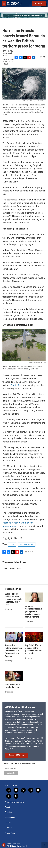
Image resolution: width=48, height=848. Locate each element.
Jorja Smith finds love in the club (12, 685)
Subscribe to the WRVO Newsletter (20, 763)
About (7, 807)
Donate (40, 4)
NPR (12, 544)
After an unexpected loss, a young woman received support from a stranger (33, 611)
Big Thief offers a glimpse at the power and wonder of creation (33, 649)
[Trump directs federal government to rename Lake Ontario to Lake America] (14, 637)
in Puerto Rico (15, 385)
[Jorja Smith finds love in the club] (14, 676)
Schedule (8, 812)
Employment (10, 817)
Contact (8, 823)
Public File (9, 828)
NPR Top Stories (26, 544)
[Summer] (24, 15)
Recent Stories (13, 588)
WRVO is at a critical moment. (21, 707)
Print (42, 56)
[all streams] (44, 845)
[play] (3, 845)
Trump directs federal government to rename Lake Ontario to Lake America (14, 650)
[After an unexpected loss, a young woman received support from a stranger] (34, 597)
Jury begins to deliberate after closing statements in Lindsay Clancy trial (13, 599)
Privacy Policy (10, 833)
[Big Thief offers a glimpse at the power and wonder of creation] (34, 637)
